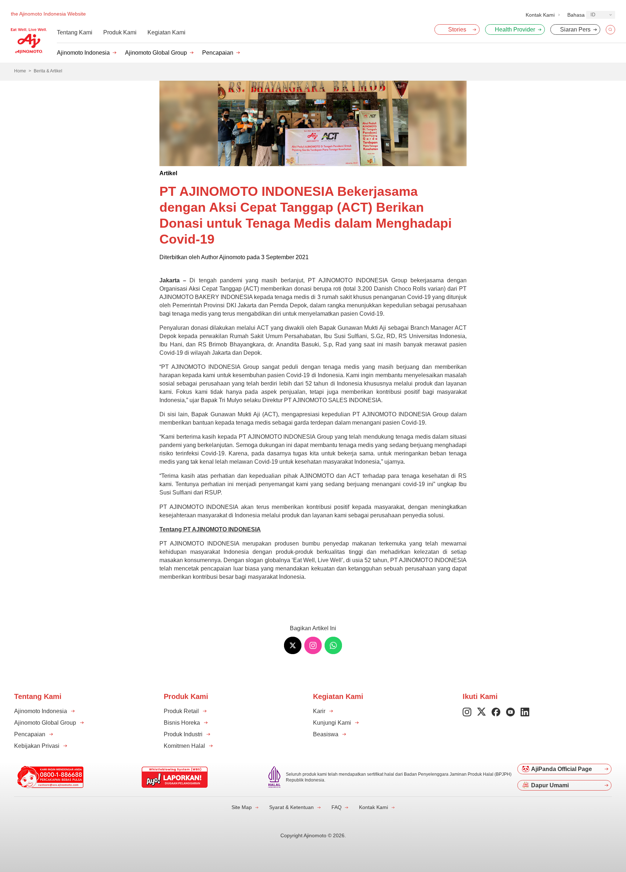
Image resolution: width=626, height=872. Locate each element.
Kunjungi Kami (332, 723)
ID (592, 14)
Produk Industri (183, 734)
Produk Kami (120, 32)
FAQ (336, 807)
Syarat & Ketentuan (291, 807)
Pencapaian (217, 53)
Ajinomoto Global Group (156, 53)
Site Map (241, 807)
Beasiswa (325, 734)
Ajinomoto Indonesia (83, 53)
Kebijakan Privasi (36, 746)
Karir (319, 711)
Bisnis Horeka (182, 723)
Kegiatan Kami (166, 32)
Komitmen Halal (184, 746)
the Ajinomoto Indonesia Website (48, 14)
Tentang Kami (74, 32)
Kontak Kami (373, 807)
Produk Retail (181, 711)
